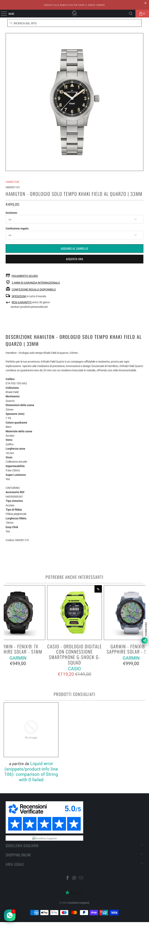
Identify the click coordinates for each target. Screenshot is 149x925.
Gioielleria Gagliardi (78, 902)
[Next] (141, 631)
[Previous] (6, 631)
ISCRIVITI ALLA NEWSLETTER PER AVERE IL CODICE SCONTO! (74, 4)
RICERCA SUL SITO (25, 23)
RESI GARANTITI (22, 302)
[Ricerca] (130, 13)
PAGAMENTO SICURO (25, 275)
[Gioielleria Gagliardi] (74, 13)
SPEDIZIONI (19, 296)
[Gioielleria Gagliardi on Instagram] (74, 878)
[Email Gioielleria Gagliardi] (81, 878)
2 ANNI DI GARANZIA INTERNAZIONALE (36, 282)
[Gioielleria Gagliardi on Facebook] (67, 878)
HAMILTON (12, 181)
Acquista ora (74, 259)
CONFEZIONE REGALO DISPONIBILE (34, 289)
